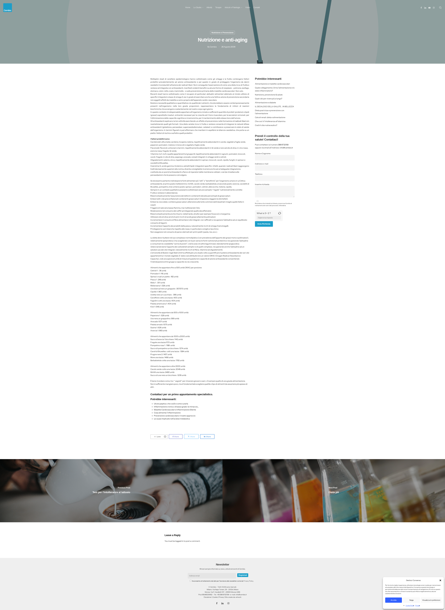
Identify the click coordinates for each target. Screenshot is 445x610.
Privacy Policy (248, 581)
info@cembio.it (286, 148)
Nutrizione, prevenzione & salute (269, 95)
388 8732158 (283, 145)
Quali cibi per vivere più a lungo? (268, 98)
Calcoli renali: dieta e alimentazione (270, 117)
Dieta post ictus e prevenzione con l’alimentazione (269, 112)
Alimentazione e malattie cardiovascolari (272, 84)
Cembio (213, 47)
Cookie (215, 597)
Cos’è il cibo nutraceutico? (266, 125)
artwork (238, 597)
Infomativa (282, 205)
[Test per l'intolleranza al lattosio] (111, 490)
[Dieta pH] (333, 490)
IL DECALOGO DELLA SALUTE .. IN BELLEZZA (274, 106)
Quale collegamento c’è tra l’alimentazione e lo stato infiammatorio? (274, 89)
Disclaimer (207, 597)
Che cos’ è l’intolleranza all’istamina (270, 121)
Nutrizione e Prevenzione (222, 33)
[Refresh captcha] (279, 214)
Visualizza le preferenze (431, 600)
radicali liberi (240, 121)
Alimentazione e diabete (265, 102)
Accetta (393, 600)
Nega (411, 600)
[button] (440, 580)
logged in (179, 541)
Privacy (417, 605)
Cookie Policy (410, 605)
